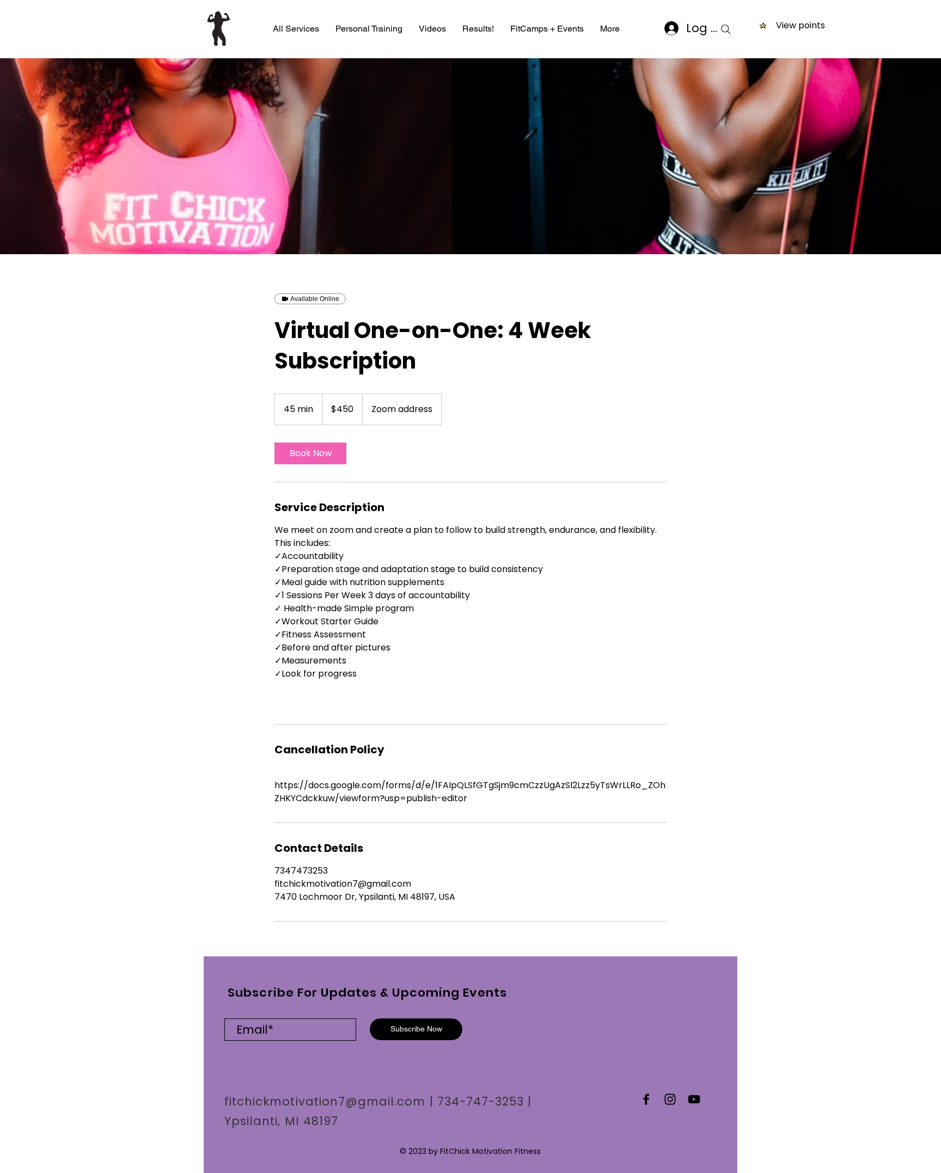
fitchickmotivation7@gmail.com (324, 1101)
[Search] (725, 29)
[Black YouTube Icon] (694, 1099)
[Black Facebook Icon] (646, 1099)
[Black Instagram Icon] (670, 1099)
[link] (310, 453)
